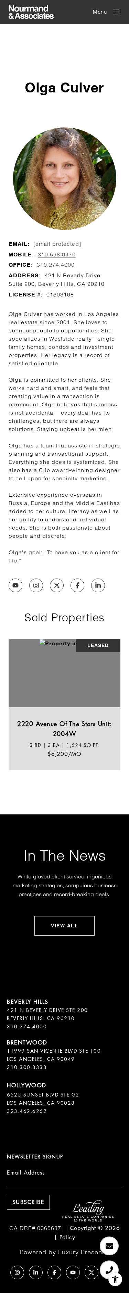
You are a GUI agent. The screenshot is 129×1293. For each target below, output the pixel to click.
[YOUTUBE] (15, 585)
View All (64, 925)
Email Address (26, 1172)
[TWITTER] (57, 585)
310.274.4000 (56, 264)
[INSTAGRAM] (36, 585)
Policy (67, 1237)
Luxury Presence (84, 1252)
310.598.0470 (57, 254)
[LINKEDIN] (98, 585)
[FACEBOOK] (77, 585)
